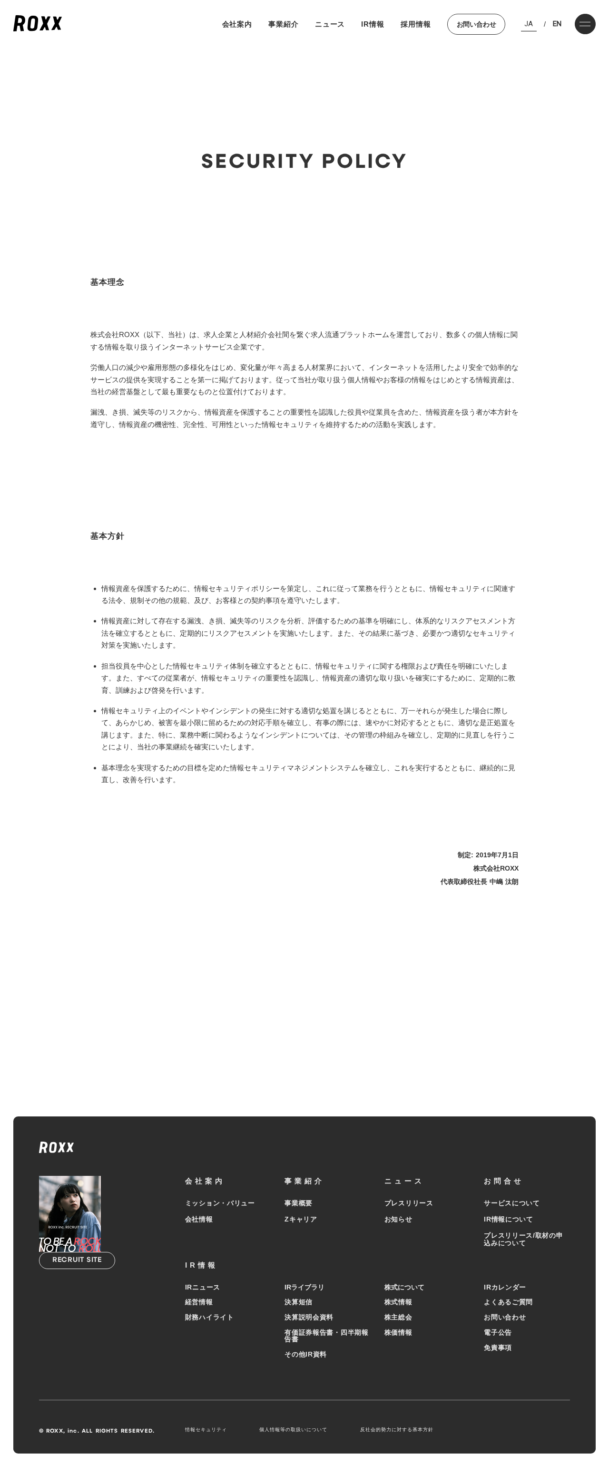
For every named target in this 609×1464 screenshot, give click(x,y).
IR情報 (372, 24)
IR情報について (508, 1219)
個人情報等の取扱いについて (293, 1429)
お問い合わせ (476, 24)
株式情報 (398, 1302)
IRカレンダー (505, 1287)
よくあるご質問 (508, 1302)
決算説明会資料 (309, 1317)
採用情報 (416, 24)
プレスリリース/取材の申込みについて (523, 1239)
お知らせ (398, 1219)
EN (557, 24)
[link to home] (37, 24)
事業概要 (299, 1203)
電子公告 (498, 1332)
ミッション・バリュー (220, 1203)
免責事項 (498, 1347)
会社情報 (199, 1219)
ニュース (330, 24)
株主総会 (398, 1317)
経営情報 (199, 1302)
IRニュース (202, 1287)
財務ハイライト (209, 1317)
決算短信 (299, 1302)
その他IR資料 (306, 1354)
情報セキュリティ (206, 1429)
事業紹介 (283, 24)
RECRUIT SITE (77, 1260)
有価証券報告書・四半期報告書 (326, 1335)
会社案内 (237, 24)
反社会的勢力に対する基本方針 (396, 1429)
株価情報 (398, 1332)
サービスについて (512, 1203)
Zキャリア (301, 1219)
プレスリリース (408, 1203)
